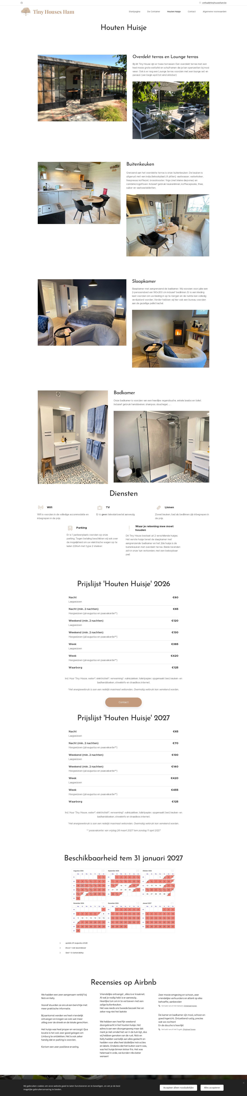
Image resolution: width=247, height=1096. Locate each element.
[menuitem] (136, 11)
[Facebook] (21, 2)
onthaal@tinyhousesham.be (214, 2)
